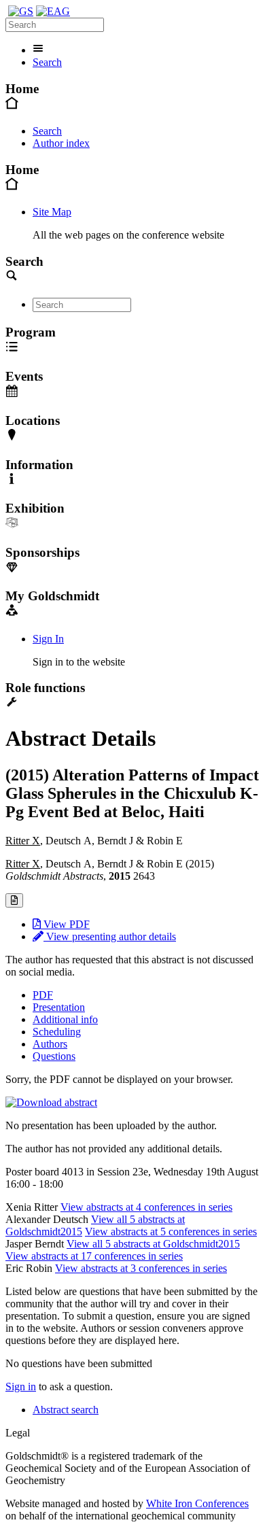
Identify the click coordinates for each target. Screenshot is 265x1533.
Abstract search (66, 1409)
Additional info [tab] (65, 1019)
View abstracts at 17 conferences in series (94, 1256)
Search (47, 62)
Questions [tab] (54, 1056)
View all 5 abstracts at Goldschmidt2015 (153, 1244)
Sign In (48, 638)
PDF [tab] (43, 995)
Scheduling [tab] (57, 1031)
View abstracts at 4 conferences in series (146, 1207)
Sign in (20, 1386)
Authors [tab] (50, 1044)
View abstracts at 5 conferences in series (171, 1231)
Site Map (52, 212)
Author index (61, 143)
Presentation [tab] (59, 1007)
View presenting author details (109, 936)
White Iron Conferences (197, 1503)
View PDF (65, 924)
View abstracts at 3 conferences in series (141, 1268)
